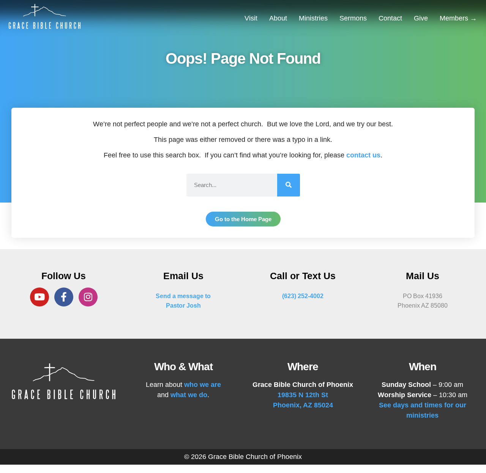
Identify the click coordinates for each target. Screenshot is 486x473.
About (278, 18)
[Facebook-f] (63, 297)
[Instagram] (88, 297)
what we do (188, 395)
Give (421, 18)
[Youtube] (39, 297)
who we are (202, 384)
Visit (251, 18)
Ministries (313, 18)
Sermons (353, 18)
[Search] (288, 185)
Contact (390, 18)
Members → (458, 18)
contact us (363, 155)
